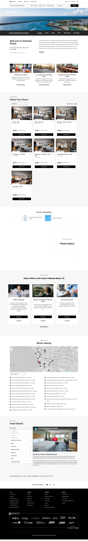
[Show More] (30, 122)
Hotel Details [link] (76, 33)
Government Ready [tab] (15, 461)
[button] (12, 348)
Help (77, 1)
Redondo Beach (35, 476)
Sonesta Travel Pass (49, 496)
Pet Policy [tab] (13, 435)
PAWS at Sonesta (30, 502)
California (29, 476)
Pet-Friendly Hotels (13, 505)
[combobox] (21, 5)
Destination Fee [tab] (14, 433)
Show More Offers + (44, 326)
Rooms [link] (46, 33)
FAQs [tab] (12, 458)
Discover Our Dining (21, 84)
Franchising (47, 500)
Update (74, 5)
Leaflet (66, 371)
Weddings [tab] (13, 452)
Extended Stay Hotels (14, 502)
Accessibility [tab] (14, 430)
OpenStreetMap (71, 371)
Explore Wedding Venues (44, 84)
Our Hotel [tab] (13, 428)
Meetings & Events (33, 1)
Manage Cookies (65, 496)
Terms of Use (64, 498)
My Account (29, 496)
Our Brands (20, 1)
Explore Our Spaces (67, 84)
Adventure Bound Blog (14, 507)
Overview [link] (40, 33)
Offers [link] (59, 33)
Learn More (18, 320)
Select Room (22, 134)
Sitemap (63, 502)
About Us (46, 494)
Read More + (41, 51)
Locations (12, 496)
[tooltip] (25, 130)
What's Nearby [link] (67, 33)
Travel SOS (29, 500)
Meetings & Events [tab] (15, 449)
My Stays (73, 1)
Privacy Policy (64, 494)
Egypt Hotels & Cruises (14, 500)
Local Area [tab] (13, 446)
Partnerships (47, 498)
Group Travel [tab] (14, 455)
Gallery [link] (53, 33)
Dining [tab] (12, 443)
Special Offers (26, 1)
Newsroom (47, 505)
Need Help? (29, 498)
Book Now (18, 316)
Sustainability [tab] (14, 437)
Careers (46, 502)
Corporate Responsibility (49, 507)
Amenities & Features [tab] (16, 440)
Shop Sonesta (30, 505)
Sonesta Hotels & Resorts (15, 476)
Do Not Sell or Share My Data (67, 500)
